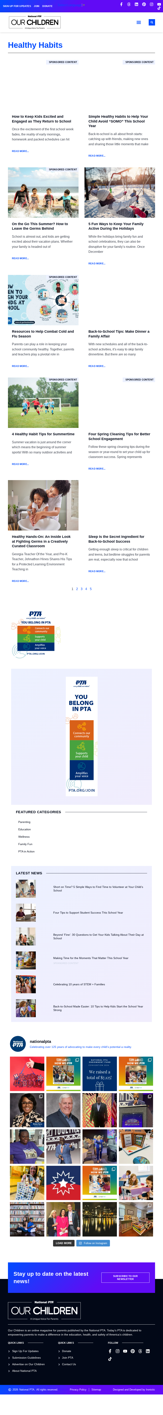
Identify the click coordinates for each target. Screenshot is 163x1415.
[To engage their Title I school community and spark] (136, 1074)
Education (24, 829)
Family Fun (25, 844)
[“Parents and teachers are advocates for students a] (136, 1110)
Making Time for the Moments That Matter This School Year (90, 958)
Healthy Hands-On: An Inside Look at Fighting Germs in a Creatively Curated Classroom (41, 541)
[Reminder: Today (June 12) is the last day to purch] (27, 1219)
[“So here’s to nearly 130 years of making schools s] (63, 1146)
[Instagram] (151, 4)
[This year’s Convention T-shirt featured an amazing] (27, 1146)
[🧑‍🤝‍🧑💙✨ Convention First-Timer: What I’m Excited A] (63, 1219)
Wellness (24, 836)
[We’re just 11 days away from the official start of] (99, 1219)
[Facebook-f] (121, 4)
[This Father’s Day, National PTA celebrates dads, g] (99, 1110)
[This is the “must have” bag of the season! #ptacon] (27, 1183)
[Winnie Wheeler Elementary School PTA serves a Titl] (63, 1074)
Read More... (20, 151)
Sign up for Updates (17, 6)
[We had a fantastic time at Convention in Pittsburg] (99, 1074)
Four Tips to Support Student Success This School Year (88, 912)
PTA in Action (26, 851)
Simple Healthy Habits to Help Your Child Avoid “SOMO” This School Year (118, 121)
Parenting (24, 822)
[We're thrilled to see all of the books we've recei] (136, 1219)
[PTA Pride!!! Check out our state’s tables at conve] (136, 1146)
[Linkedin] (136, 4)
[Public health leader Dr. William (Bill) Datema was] (63, 1110)
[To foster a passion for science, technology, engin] (99, 1183)
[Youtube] (159, 4)
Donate (47, 6)
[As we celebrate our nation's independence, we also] (27, 1074)
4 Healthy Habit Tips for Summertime (43, 434)
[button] (138, 22)
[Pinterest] (144, 4)
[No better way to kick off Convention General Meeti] (99, 1146)
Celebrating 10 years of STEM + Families (79, 984)
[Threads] (129, 4)
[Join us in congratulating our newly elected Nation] (27, 1110)
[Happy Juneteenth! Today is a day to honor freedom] (63, 1183)
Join (37, 6)
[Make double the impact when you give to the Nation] (136, 1183)
